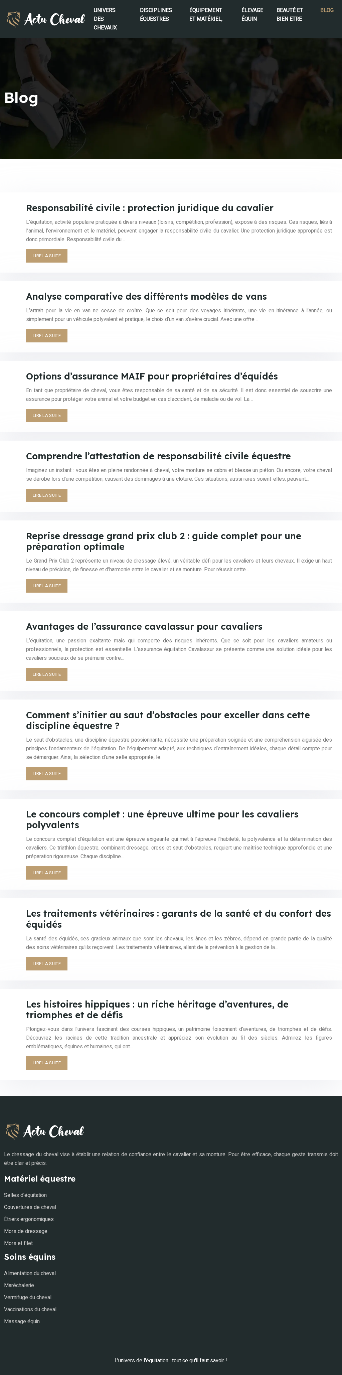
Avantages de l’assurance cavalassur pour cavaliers (144, 626)
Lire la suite (47, 256)
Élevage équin (252, 14)
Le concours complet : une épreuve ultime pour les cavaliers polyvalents (162, 819)
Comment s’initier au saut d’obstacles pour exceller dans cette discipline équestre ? (168, 720)
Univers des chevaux (105, 19)
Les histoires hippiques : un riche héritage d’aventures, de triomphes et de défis (157, 1010)
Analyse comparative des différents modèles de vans (146, 296)
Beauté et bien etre (290, 14)
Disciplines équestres (156, 14)
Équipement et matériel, (205, 14)
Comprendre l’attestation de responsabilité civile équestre (158, 456)
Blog (327, 10)
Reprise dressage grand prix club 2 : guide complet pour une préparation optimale (163, 541)
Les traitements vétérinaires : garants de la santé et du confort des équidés (178, 919)
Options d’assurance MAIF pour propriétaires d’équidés (152, 376)
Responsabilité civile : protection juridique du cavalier (150, 207)
